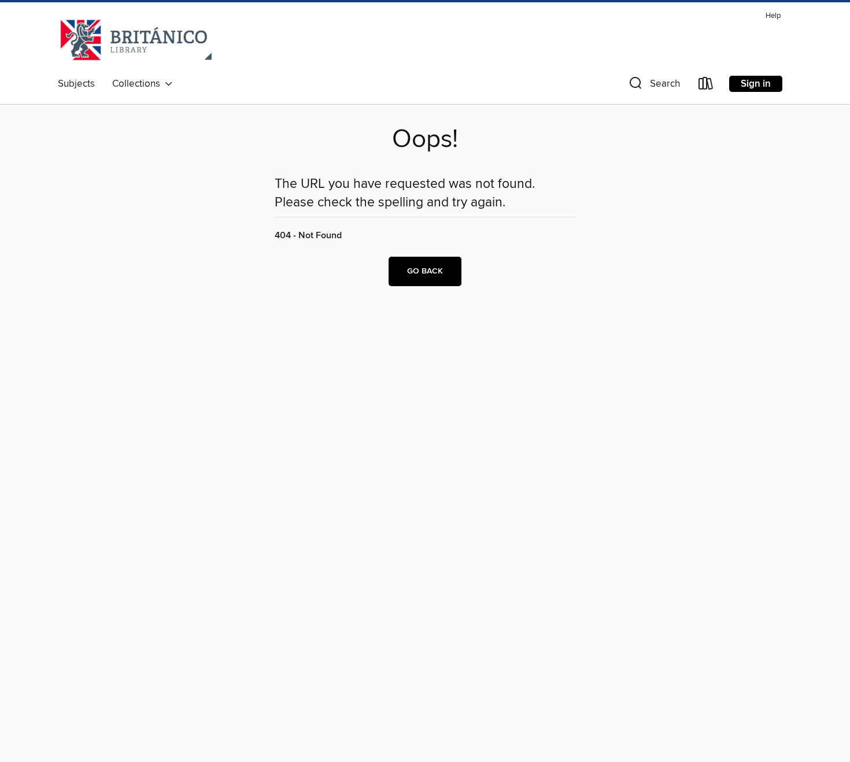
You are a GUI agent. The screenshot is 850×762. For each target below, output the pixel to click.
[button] (653, 86)
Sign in (756, 83)
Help (773, 16)
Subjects (76, 83)
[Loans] (706, 86)
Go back (425, 271)
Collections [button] (138, 83)
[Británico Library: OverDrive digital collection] (136, 40)
